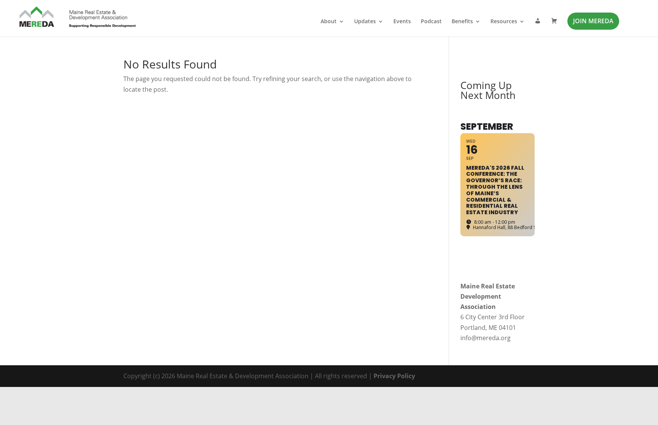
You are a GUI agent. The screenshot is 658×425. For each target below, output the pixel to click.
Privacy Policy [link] (394, 376)
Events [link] (402, 22)
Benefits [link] (462, 22)
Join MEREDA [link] (593, 21)
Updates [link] (365, 22)
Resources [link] (503, 22)
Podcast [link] (431, 22)
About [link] (329, 22)
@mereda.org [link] (491, 338)
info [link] (465, 338)
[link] (78, 17)
